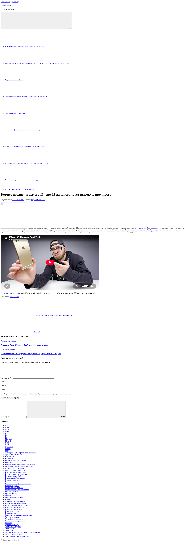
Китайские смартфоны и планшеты (18, 484)
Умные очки (9, 529)
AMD (7, 425)
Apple (35, 315)
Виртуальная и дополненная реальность (20, 464)
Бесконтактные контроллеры (15, 460)
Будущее (8, 462)
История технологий (13, 480)
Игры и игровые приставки (15, 472)
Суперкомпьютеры (12, 525)
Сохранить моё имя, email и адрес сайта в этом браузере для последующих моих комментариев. (38, 394)
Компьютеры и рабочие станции (17, 490)
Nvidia (7, 445)
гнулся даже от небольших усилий (147, 228)
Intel (6, 435)
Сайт (3, 390)
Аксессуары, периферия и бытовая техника (21, 453)
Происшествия (10, 513)
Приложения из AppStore (14, 509)
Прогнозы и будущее (13, 511)
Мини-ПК (9, 495)
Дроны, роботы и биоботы (15, 470)
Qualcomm (9, 447)
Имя (3, 382)
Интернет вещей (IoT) (13, 476)
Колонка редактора (12, 486)
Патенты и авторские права (15, 503)
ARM (7, 429)
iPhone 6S (36, 332)
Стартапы (8, 523)
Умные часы (9, 530)
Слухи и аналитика (45, 315)
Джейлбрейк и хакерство (14, 468)
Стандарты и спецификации (15, 521)
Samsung (8, 449)
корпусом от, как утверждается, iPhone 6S (98, 230)
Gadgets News (6, 5)
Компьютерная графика (14, 488)
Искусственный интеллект (15, 478)
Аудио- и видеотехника (14, 455)
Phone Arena (14, 297)
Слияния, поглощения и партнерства (18, 515)
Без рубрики (9, 456)
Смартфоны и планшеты (63, 315)
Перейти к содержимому (10, 2)
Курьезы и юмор (11, 493)
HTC (7, 433)
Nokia (7, 443)
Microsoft (8, 439)
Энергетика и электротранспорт (17, 536)
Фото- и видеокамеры (13, 534)
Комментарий (6, 378)
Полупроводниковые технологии (17, 505)
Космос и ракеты (11, 492)
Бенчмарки (9, 458)
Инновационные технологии (16, 474)
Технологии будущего (13, 527)
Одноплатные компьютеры (15, 501)
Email (3, 386)
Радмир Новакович (38, 200)
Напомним (5, 293)
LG (6, 437)
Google (7, 431)
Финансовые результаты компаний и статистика (23, 532)
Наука (7, 499)
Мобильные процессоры (14, 497)
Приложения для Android (14, 507)
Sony (7, 451)
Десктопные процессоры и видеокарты (19, 466)
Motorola (8, 441)
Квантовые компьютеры (14, 482)
